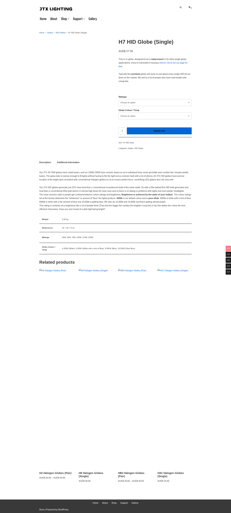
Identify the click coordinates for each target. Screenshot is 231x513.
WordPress (63, 509)
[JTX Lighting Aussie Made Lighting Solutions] (56, 9)
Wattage (123, 97)
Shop (114, 503)
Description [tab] (45, 162)
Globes (50, 33)
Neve (41, 509)
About (53, 19)
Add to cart (159, 131)
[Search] (181, 7)
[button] (68, 19)
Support (124, 503)
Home (43, 19)
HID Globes (61, 33)
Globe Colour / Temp (129, 110)
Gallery (93, 19)
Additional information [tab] (68, 162)
